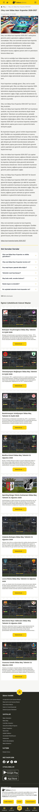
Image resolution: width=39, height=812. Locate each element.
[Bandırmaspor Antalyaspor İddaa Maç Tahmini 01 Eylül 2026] (19, 402)
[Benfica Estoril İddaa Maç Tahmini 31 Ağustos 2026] (19, 444)
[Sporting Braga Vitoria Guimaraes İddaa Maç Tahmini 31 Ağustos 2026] (19, 485)
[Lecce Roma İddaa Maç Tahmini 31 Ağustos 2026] (19, 567)
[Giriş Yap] (3, 2)
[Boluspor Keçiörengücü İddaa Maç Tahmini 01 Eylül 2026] (19, 318)
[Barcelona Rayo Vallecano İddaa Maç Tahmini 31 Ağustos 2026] (19, 609)
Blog (4, 7)
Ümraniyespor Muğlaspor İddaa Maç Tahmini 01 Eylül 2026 (19, 373)
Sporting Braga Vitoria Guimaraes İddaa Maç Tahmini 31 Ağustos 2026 (19, 496)
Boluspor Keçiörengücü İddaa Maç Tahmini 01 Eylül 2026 (19, 331)
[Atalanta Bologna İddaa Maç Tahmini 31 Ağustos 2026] (19, 525)
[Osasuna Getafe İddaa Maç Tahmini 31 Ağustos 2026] (19, 651)
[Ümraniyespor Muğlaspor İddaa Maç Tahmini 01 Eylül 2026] (19, 360)
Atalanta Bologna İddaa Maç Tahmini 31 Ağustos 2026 (17, 538)
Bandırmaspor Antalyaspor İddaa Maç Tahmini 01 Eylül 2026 (16, 415)
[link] (4, 762)
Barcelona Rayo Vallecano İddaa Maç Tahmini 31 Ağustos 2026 (16, 622)
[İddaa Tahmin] (19, 2)
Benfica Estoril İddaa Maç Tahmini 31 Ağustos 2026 (16, 456)
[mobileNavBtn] (35, 2)
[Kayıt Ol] (7, 2)
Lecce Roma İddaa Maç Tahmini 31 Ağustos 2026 (19, 580)
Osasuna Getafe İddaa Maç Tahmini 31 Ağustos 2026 (17, 664)
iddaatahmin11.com (6, 787)
